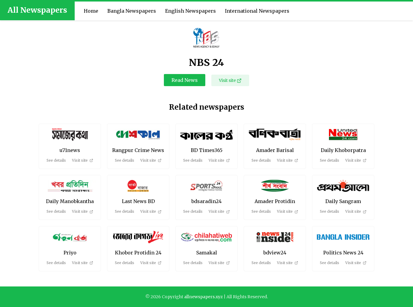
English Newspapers (190, 11)
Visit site (227, 80)
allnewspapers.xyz (203, 296)
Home (91, 11)
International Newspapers (257, 11)
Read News (184, 80)
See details (56, 160)
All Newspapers (37, 10)
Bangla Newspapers (131, 11)
